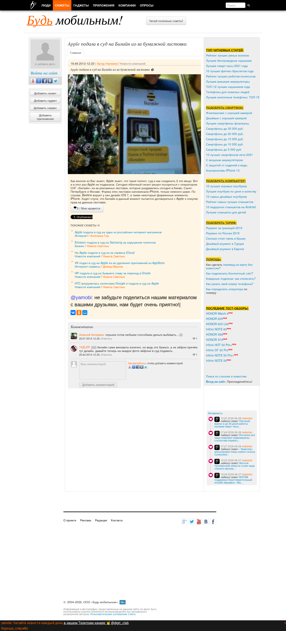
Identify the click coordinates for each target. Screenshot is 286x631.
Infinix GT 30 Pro (217, 350)
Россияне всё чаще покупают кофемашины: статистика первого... (234, 437)
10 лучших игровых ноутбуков (226, 186)
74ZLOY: (85, 347)
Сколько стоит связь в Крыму (226, 238)
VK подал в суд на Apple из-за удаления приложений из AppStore (120, 263)
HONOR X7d (214, 339)
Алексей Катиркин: (92, 334)
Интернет (81, 235)
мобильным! (75, 19)
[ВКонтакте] (73, 312)
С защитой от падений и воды (226, 165)
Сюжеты (62, 5)
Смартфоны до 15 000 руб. (224, 139)
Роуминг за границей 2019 (224, 228)
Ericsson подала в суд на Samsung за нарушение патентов (115, 242)
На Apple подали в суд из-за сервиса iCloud (104, 252)
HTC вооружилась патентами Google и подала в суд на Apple (117, 283)
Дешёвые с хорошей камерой (226, 118)
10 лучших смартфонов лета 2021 (229, 155)
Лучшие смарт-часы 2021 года (227, 66)
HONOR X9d (214, 334)
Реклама (85, 520)
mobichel (247, 418)
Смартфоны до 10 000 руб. (224, 144)
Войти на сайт (44, 73)
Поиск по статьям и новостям (226, 376)
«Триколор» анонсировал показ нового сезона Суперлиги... (234, 451)
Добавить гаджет (45, 100)
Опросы (146, 5)
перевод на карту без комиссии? (229, 266)
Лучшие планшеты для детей (226, 212)
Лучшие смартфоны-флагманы (227, 123)
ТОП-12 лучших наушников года (228, 87)
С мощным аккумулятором (224, 160)
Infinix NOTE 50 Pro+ (220, 355)
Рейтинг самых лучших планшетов (229, 202)
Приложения (103, 5)
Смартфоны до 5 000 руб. (224, 149)
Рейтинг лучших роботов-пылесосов (230, 76)
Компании (127, 5)
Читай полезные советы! (166, 21)
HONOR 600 (214, 319)
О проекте (69, 520)
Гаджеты (81, 5)
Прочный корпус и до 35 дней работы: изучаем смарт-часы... (232, 423)
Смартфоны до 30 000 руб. (224, 128)
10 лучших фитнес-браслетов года (230, 71)
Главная (75, 52)
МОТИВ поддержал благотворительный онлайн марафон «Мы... (233, 479)
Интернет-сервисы (87, 266)
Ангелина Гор (99, 235)
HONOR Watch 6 (217, 313)
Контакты (117, 520)
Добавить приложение (45, 117)
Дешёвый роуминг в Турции (225, 243)
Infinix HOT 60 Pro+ (219, 345)
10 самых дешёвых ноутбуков (226, 196)
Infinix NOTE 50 (216, 360)
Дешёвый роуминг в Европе (225, 249)
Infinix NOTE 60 (216, 329)
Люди (46, 5)
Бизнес (79, 246)
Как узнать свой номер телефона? (229, 284)
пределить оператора (228, 289)
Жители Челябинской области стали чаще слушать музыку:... (234, 465)
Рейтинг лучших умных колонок (227, 55)
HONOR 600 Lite (217, 324)
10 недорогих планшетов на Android (231, 207)
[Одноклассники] (78, 312)
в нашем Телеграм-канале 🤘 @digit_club (96, 623)
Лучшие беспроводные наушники (229, 60)
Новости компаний (133, 63)
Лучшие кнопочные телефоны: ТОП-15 (232, 97)
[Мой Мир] (84, 312)
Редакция (101, 520)
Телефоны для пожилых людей (227, 92)
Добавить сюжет (45, 93)
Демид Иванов (113, 266)
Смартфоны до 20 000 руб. (224, 134)
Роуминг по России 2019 (223, 233)
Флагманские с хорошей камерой (229, 113)
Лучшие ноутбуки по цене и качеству (231, 191)
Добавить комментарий (98, 384)
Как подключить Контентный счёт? (229, 273)
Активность (215, 413)
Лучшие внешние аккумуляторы (228, 81)
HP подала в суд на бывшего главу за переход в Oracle (113, 273)
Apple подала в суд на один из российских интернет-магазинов (118, 232)
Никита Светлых (98, 246)
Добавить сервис (45, 108)
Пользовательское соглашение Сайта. (113, 614)
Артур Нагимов (107, 63)
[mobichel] (217, 419)
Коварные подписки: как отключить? (231, 278)
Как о (209, 289)
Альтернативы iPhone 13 (223, 170)
